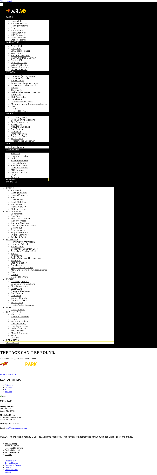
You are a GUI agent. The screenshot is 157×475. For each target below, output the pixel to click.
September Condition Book (24, 83)
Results (14, 28)
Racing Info (16, 21)
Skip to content (6, 1)
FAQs (13, 175)
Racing (9, 17)
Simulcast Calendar (20, 51)
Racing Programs (19, 26)
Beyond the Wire (19, 111)
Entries (14, 88)
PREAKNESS (11, 179)
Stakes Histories (18, 40)
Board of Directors (20, 156)
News (8, 143)
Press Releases (18, 147)
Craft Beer (16, 131)
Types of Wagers (19, 62)
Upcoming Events (20, 117)
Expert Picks (17, 46)
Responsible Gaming (14, 448)
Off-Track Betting (19, 69)
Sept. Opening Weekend (23, 120)
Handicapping (12, 42)
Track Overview (18, 37)
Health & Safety (18, 163)
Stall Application (19, 97)
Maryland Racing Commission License (29, 104)
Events (9, 113)
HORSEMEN (11, 72)
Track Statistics (18, 33)
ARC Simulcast (18, 35)
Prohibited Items (19, 165)
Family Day (16, 124)
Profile (14, 109)
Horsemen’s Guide (20, 78)
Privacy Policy (11, 443)
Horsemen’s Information (23, 76)
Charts (14, 106)
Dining (14, 158)
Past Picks (16, 48)
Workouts (16, 95)
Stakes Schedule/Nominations (25, 92)
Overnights (16, 90)
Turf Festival (17, 129)
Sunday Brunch (19, 134)
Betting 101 (16, 60)
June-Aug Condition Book (24, 85)
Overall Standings (19, 67)
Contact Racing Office (22, 102)
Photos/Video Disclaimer (23, 141)
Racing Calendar (19, 23)
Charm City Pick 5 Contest (23, 58)
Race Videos (17, 30)
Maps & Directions (19, 172)
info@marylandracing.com (16, 428)
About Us (15, 154)
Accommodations (19, 161)
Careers (15, 177)
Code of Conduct (19, 168)
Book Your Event (19, 136)
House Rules (17, 81)
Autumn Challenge (20, 55)
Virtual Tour (17, 138)
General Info (12, 150)
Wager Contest (18, 53)
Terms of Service (12, 446)
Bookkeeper (17, 99)
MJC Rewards (17, 170)
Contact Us (11, 182)
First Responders (19, 122)
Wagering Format (19, 65)
